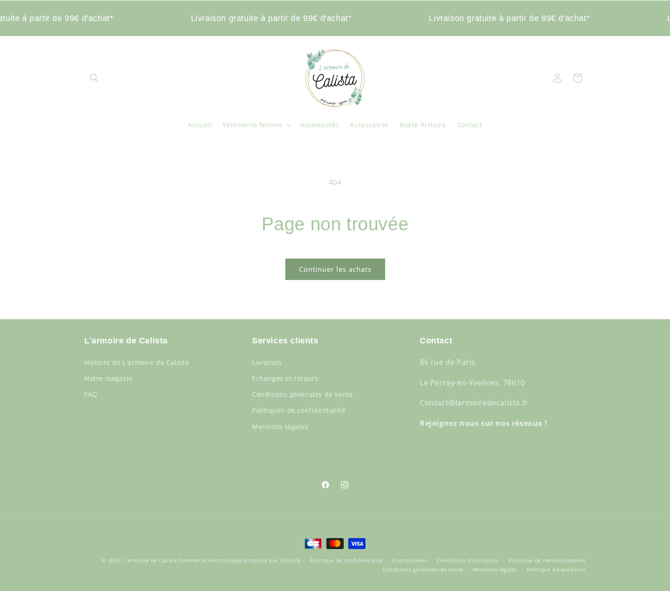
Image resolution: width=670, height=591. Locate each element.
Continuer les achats (335, 269)
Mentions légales (280, 426)
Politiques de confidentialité (298, 410)
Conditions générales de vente (302, 394)
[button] (94, 78)
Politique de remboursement (547, 560)
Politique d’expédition (556, 569)
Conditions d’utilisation (468, 560)
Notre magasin (108, 377)
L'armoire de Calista (151, 560)
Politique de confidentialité (346, 560)
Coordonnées (410, 560)
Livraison (267, 362)
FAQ (91, 394)
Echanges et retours (285, 377)
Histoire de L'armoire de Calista (136, 362)
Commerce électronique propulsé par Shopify (239, 560)
